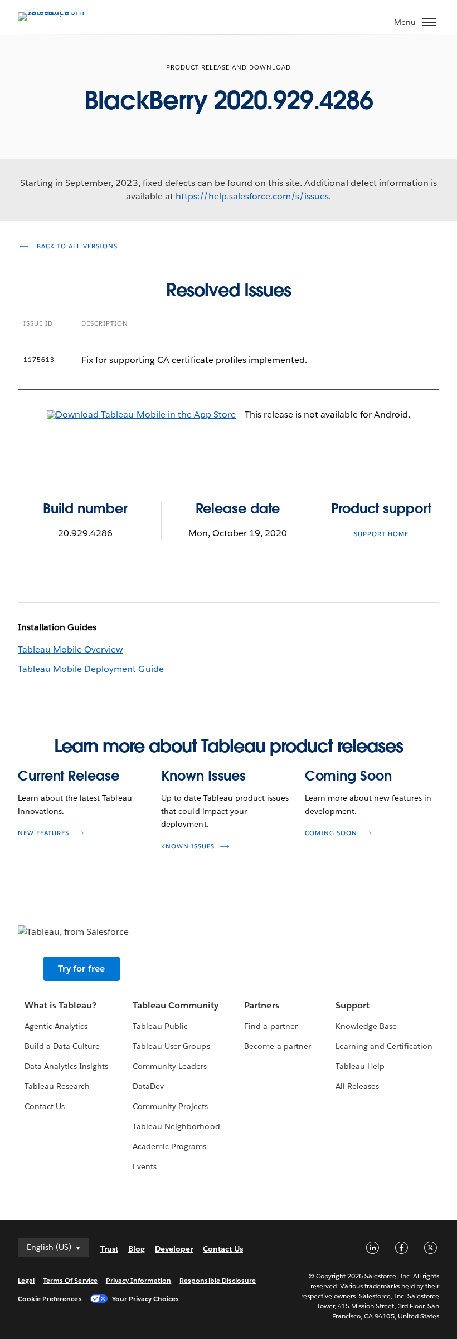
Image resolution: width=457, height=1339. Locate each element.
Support (353, 1005)
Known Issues (203, 775)
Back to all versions (76, 246)
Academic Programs (169, 1146)
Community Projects (170, 1106)
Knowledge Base (366, 1026)
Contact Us (45, 1106)
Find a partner (270, 1026)
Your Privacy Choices (145, 1298)
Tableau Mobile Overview (70, 649)
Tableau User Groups (171, 1046)
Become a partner (277, 1046)
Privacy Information (139, 1280)
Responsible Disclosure (217, 1280)
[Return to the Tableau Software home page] (57, 12)
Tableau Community (175, 1005)
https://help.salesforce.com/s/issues (252, 196)
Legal (26, 1280)
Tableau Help (360, 1066)
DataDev (148, 1086)
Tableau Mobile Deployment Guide (91, 669)
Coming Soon (348, 775)
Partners (261, 1005)
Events (145, 1166)
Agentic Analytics (56, 1026)
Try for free (81, 968)
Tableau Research (57, 1086)
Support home (381, 534)
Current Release (68, 775)
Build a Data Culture (62, 1046)
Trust (109, 1249)
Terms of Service (70, 1280)
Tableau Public (160, 1026)
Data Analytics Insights (66, 1066)
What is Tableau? (60, 1005)
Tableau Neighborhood (176, 1126)
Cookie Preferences (50, 1298)
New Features (43, 833)
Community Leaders (170, 1066)
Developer (174, 1249)
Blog (136, 1249)
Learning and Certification (384, 1046)
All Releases (357, 1086)
